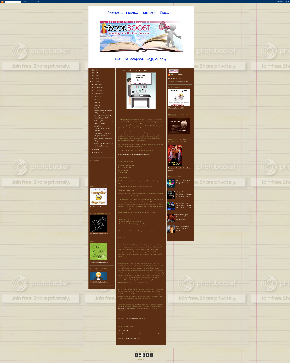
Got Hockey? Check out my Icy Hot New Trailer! (103, 122)
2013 (94, 73)
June (95, 102)
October (96, 90)
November (97, 87)
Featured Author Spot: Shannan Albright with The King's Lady (182, 217)
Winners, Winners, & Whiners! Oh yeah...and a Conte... (103, 112)
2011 (94, 79)
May (95, 105)
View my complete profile (178, 81)
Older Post (161, 334)
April (96, 108)
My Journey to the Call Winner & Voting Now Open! (103, 145)
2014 (94, 70)
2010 (94, 82)
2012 (94, 76)
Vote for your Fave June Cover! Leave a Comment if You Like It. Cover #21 (183, 194)
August (96, 96)
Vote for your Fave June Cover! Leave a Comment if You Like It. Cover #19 (183, 205)
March (96, 150)
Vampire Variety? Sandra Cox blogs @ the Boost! (103, 134)
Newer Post (121, 334)
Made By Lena (151, 359)
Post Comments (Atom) (133, 338)
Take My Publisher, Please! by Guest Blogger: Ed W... (103, 117)
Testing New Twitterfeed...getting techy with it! (102, 128)
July (95, 99)
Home (141, 334)
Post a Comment (123, 330)
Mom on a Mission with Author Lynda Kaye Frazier (181, 228)
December (97, 84)
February (97, 152)
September (97, 93)
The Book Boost (177, 74)
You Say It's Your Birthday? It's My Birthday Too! (182, 181)
